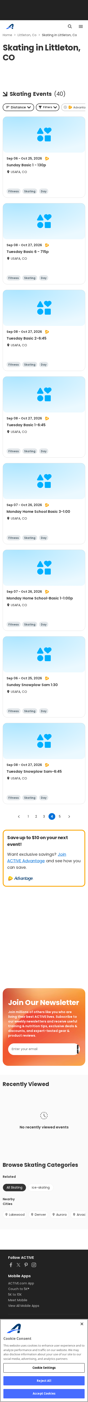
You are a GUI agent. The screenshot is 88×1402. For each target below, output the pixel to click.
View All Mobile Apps (23, 1305)
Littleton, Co (27, 35)
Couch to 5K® (18, 1289)
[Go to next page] (69, 816)
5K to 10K (15, 1294)
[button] (47, 107)
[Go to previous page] (19, 816)
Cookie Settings (44, 1368)
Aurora (61, 1214)
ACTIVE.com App (21, 1283)
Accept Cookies (44, 1393)
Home (7, 35)
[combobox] (18, 107)
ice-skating (41, 1187)
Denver (40, 1214)
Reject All (44, 1381)
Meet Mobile (17, 1300)
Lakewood (17, 1214)
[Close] (82, 1324)
